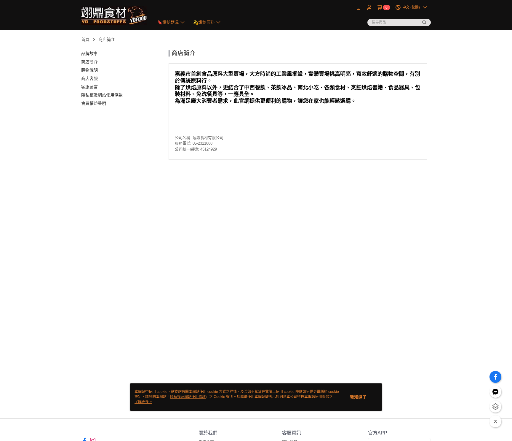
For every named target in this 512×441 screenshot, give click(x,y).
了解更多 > (143, 402)
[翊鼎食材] (114, 15)
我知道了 (358, 397)
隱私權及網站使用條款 (188, 397)
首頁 (85, 39)
